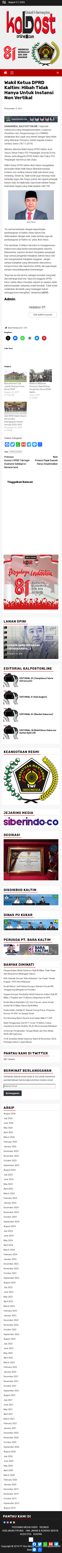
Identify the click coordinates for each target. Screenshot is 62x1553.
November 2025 (11, 1156)
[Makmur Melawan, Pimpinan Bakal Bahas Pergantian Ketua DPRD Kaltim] (41, 375)
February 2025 (10, 1198)
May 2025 (8, 1184)
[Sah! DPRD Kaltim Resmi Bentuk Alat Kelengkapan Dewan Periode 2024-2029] (15, 408)
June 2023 (8, 1292)
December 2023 (11, 1264)
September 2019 (11, 1503)
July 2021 (8, 1400)
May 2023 (8, 1296)
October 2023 (10, 1273)
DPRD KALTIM (15, 452)
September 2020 (11, 1447)
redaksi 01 (37, 307)
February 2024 (10, 1254)
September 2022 (11, 1334)
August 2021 (10, 1395)
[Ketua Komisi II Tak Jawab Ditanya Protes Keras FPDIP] (15, 375)
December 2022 (11, 1320)
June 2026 (8, 1123)
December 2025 (11, 1151)
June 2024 (8, 1235)
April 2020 (8, 1470)
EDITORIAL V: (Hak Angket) (33, 697)
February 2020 (10, 1479)
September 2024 (11, 1221)
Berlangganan (12, 1093)
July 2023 (8, 1287)
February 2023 (10, 1310)
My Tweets (9, 1059)
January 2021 (10, 1428)
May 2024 (8, 1240)
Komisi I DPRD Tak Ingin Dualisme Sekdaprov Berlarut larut (17, 462)
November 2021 (11, 1381)
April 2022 (8, 1357)
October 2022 (10, 1329)
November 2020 (11, 1437)
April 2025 (8, 1188)
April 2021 (8, 1414)
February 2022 (10, 1367)
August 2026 (10, 1113)
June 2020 (8, 1461)
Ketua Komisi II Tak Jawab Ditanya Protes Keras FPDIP (14, 386)
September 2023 (11, 1278)
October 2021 (10, 1386)
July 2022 (8, 1343)
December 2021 (11, 1376)
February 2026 (10, 1141)
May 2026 (8, 1127)
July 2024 (8, 1231)
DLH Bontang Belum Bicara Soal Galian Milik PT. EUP (28, 1018)
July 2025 (8, 1174)
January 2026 (10, 1146)
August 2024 (10, 1226)
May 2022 (8, 1353)
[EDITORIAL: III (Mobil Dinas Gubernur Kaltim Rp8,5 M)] (11, 732)
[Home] (5, 73)
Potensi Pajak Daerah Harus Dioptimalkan (46, 460)
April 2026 (8, 1132)
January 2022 (10, 1372)
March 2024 (9, 1250)
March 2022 (9, 1362)
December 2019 (11, 1489)
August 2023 (10, 1282)
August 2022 (10, 1339)
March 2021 (9, 1419)
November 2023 (11, 1268)
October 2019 (10, 1498)
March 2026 (9, 1137)
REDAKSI (44, 1527)
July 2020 (8, 1456)
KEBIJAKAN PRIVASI (13, 1530)
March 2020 (9, 1475)
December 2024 (11, 1207)
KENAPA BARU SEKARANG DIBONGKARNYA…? (23, 647)
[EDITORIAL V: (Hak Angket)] (11, 697)
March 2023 (9, 1306)
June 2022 (8, 1348)
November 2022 (11, 1325)
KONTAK (37, 1534)
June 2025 (8, 1179)
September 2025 (11, 1165)
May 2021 (8, 1409)
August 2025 (10, 1170)
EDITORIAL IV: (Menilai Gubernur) (36, 714)
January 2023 (10, 1315)
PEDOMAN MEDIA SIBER (24, 1527)
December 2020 (11, 1433)
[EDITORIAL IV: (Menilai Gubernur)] (11, 715)
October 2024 (10, 1217)
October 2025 (10, 1160)
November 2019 (11, 1494)
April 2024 (8, 1245)
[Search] (58, 73)
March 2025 (9, 1193)
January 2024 (10, 1259)
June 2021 (8, 1404)
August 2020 (10, 1451)
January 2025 (10, 1203)
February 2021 (10, 1423)
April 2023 (8, 1301)
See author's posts (42, 314)
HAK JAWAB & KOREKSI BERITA (42, 1530)
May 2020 (8, 1465)
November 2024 (11, 1212)
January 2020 (10, 1484)
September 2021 (11, 1390)
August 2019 (10, 1508)
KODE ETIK (25, 1534)
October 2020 (10, 1442)
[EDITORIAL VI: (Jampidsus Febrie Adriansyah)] (11, 680)
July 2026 (8, 1118)
